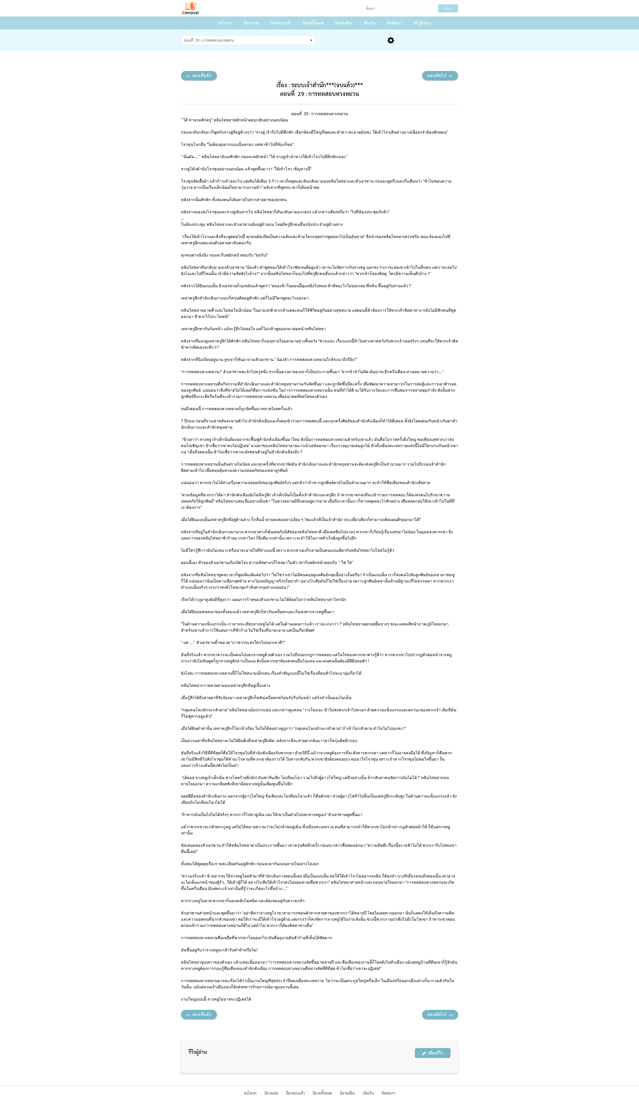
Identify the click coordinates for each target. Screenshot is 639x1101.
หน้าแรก (225, 22)
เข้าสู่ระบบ (422, 22)
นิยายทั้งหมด (313, 22)
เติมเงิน (369, 22)
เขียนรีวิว (435, 1053)
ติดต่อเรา (394, 22)
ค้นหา (448, 8)
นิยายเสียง (343, 22)
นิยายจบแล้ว (281, 22)
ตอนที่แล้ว (201, 75)
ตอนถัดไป (438, 75)
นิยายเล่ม (251, 22)
